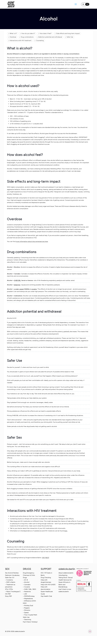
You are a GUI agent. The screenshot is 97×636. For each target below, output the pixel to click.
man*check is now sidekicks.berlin (65, 590)
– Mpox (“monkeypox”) (12, 591)
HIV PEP (8, 594)
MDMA (26, 289)
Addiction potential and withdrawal (50, 37)
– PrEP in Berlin (10, 582)
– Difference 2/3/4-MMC (29, 602)
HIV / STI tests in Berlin (46, 574)
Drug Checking (46, 577)
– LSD (25, 594)
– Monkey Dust (28, 605)
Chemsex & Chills (29, 575)
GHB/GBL (17, 280)
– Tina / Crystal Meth (30, 615)
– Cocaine (26, 587)
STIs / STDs (9, 589)
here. (65, 531)
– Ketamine (27, 591)
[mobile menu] (75, 4)
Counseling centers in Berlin (74, 551)
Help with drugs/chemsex (46, 581)
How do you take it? (28, 33)
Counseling (40, 40)
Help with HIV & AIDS (48, 584)
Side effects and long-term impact (68, 33)
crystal (16, 289)
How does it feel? (46, 33)
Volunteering (63, 575)
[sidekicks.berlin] (11, 4)
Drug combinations (27, 37)
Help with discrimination (45, 588)
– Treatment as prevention (10, 586)
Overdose (13, 37)
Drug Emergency (28, 573)
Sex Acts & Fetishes (12, 573)
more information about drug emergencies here (32, 241)
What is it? (13, 33)
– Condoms (9, 580)
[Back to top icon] (90, 631)
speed (21, 289)
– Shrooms (26, 610)
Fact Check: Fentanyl (30, 622)
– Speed (26, 612)
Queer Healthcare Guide (47, 593)
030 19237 (45, 558)
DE (83, 4)
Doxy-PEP (8, 596)
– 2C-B (25, 580)
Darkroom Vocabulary (12, 575)
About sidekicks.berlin (66, 573)
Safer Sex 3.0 (9, 577)
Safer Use (70, 37)
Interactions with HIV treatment (20, 40)
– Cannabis (26, 584)
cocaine (34, 289)
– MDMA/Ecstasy (29, 596)
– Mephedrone (28, 598)
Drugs (25, 577)
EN (87, 4)
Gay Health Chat (46, 596)
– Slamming (27, 619)
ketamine (17, 285)
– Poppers (26, 608)
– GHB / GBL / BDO (29, 589)
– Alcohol (26, 582)
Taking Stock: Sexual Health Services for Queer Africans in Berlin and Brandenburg (66, 582)
